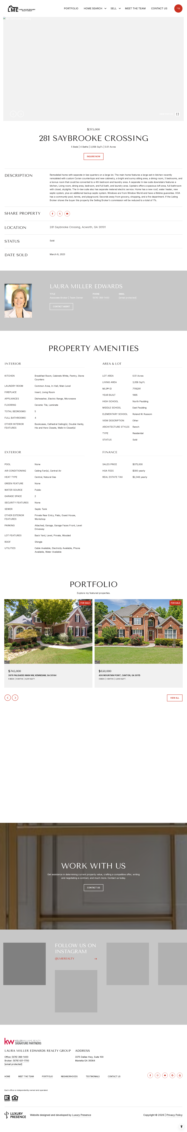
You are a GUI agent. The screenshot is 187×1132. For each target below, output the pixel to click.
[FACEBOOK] (150, 1075)
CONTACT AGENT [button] (61, 306)
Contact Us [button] (93, 887)
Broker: (17, 1060)
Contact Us (114, 1076)
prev (13, 114)
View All (174, 698)
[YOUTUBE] (165, 1075)
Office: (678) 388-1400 (16, 1057)
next (21, 114)
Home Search (93, 8)
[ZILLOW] (179, 1075)
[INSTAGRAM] (157, 1075)
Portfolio (71, 8)
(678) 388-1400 (101, 297)
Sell (114, 8)
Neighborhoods (69, 1076)
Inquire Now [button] (93, 156)
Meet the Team (135, 8)
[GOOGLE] (172, 1075)
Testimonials (93, 1076)
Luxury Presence (81, 1115)
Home (7, 1076)
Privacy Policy (174, 1115)
